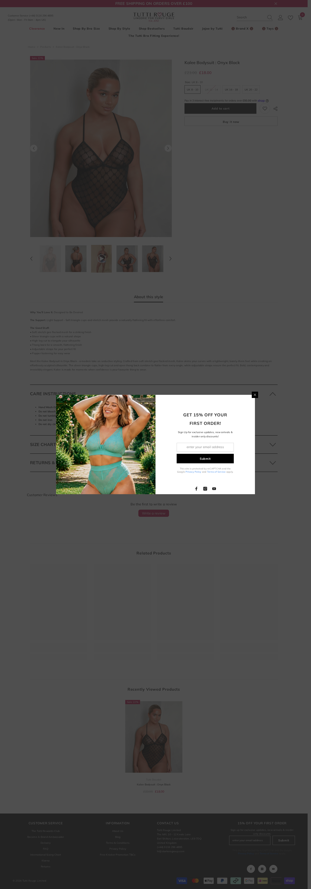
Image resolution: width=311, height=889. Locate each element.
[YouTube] (214, 488)
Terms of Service (216, 471)
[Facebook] (196, 488)
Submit (205, 459)
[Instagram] (205, 488)
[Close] (255, 395)
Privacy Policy (193, 471)
